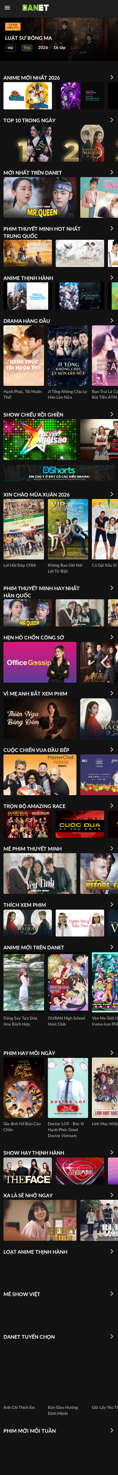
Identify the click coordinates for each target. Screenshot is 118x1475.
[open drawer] (7, 8)
